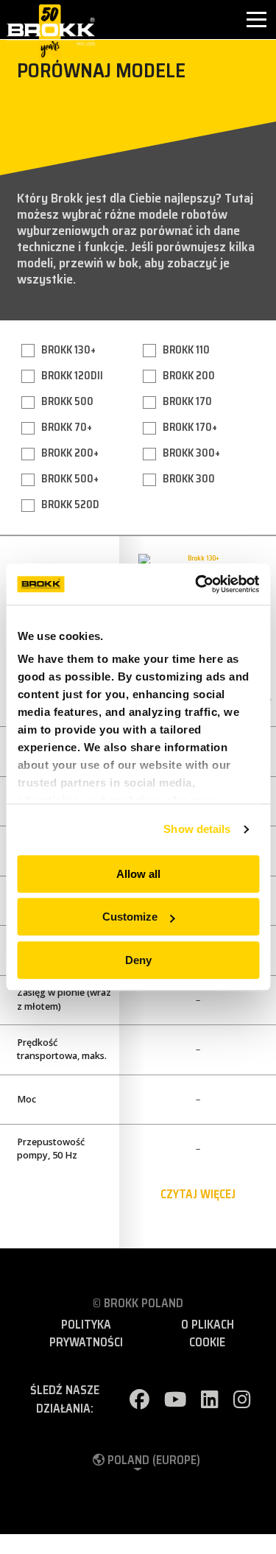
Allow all (138, 874)
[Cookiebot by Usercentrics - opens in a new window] (196, 584)
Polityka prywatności (86, 1333)
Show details (196, 829)
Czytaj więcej (198, 1194)
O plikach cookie (207, 1333)
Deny (138, 960)
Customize (130, 916)
